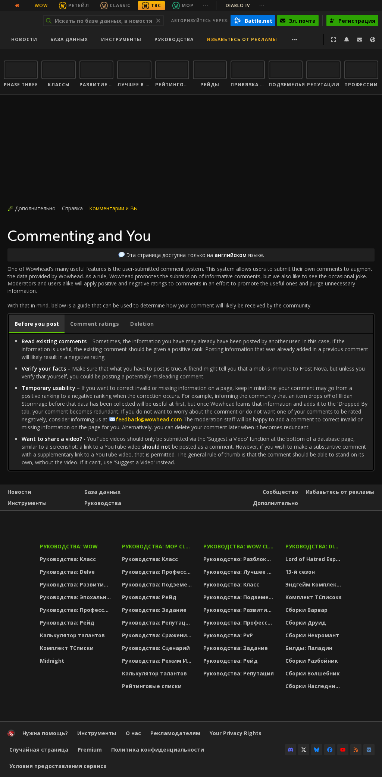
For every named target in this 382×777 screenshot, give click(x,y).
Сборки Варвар (306, 609)
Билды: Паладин (308, 647)
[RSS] (355, 749)
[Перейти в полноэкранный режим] (333, 39)
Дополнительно (275, 503)
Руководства (174, 39)
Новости (24, 39)
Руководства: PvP (228, 635)
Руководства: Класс (68, 559)
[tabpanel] (191, 401)
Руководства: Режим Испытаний (158, 660)
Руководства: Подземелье (158, 584)
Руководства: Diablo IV (314, 546)
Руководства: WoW (69, 546)
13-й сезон (300, 571)
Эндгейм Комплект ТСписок (314, 584)
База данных (69, 39)
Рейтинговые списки (152, 686)
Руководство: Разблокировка (239, 559)
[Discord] (290, 749)
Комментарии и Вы (113, 208)
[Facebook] (329, 749)
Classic (120, 5)
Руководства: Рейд (67, 622)
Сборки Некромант (312, 635)
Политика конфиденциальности (157, 749)
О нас (133, 733)
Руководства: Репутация (157, 622)
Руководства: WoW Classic (239, 546)
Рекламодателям (175, 733)
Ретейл (78, 5)
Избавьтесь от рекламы (242, 39)
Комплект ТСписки (67, 647)
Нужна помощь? (45, 733)
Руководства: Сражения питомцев (158, 635)
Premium (90, 749)
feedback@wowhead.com (149, 419)
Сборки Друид (305, 622)
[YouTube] (342, 749)
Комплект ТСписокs (313, 597)
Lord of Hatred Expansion (314, 559)
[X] (303, 749)
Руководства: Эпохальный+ (76, 597)
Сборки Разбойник (311, 660)
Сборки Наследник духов (314, 686)
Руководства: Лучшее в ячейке (239, 571)
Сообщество (280, 491)
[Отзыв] (359, 39)
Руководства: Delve (67, 571)
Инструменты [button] (121, 39)
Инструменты (27, 503)
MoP (188, 5)
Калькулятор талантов (72, 635)
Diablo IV (238, 5)
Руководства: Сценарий (156, 647)
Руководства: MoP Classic (158, 546)
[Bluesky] (316, 749)
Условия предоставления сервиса (58, 766)
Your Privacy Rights (236, 733)
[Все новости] (17, 5)
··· (206, 5)
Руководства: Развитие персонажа (76, 584)
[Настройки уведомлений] (346, 39)
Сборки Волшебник (312, 673)
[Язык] (372, 39)
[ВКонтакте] (369, 749)
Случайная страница (38, 749)
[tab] (37, 324)
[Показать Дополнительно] (294, 39)
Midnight (52, 660)
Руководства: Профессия (75, 609)
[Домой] (11, 735)
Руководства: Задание (154, 609)
